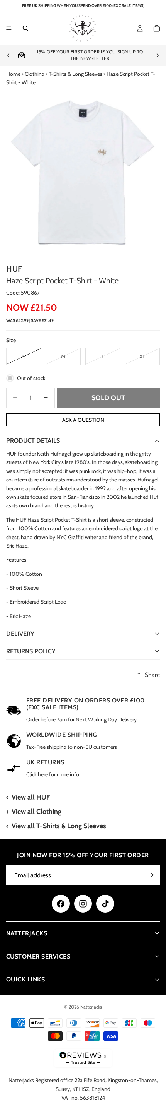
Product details (33, 440)
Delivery (20, 633)
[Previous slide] (8, 55)
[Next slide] (157, 55)
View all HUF (31, 797)
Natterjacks (91, 1007)
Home (13, 73)
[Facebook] (60, 904)
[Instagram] (83, 904)
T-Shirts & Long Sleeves (75, 73)
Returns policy (31, 651)
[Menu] (9, 29)
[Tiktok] (105, 904)
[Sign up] (150, 875)
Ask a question (83, 419)
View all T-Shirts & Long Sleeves (59, 826)
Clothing (34, 73)
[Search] (25, 28)
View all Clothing (36, 811)
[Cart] (156, 28)
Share (152, 674)
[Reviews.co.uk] (83, 1058)
